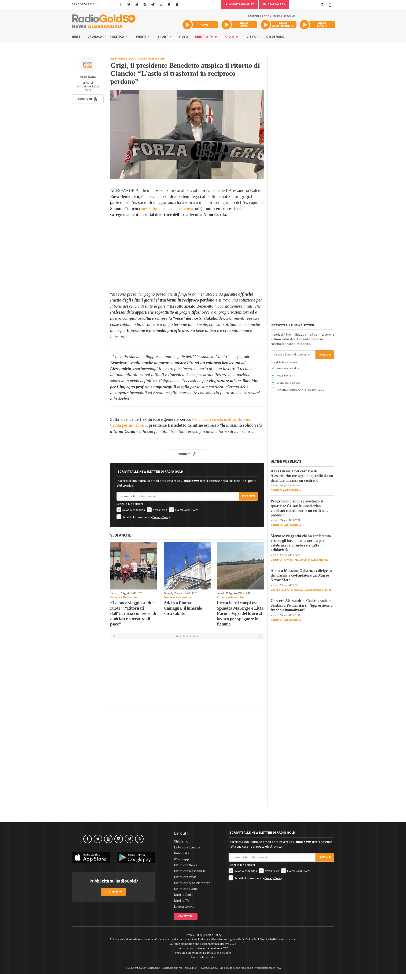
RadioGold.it (153, 968)
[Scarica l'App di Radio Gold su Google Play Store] (136, 857)
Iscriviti (248, 496)
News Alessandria (133, 510)
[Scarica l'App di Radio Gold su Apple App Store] (91, 857)
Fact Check (260, 939)
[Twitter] (129, 4)
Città (251, 37)
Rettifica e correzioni (283, 939)
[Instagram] (145, 4)
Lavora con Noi (184, 906)
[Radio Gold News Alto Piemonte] (278, 24)
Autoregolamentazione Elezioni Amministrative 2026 (203, 944)
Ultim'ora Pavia (185, 877)
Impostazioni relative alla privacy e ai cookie (203, 953)
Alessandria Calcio (123, 59)
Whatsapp (181, 859)
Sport (163, 37)
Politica (117, 37)
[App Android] (169, 4)
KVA (279, 968)
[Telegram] (153, 4)
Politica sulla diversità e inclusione (131, 939)
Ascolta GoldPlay (241, 4)
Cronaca (95, 37)
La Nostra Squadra (187, 847)
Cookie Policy (212, 935)
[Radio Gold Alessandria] (104, 20)
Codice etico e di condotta (172, 939)
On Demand (275, 37)
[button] (88, 99)
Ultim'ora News (185, 865)
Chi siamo (181, 841)
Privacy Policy (161, 517)
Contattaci (185, 916)
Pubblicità (181, 853)
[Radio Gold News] (200, 24)
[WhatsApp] (161, 4)
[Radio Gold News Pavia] (239, 24)
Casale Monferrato (317, 590)
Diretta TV (204, 37)
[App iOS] (177, 4)
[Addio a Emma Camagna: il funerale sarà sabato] (187, 565)
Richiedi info (113, 892)
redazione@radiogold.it (240, 968)
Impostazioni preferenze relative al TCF (203, 948)
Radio (230, 37)
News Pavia (159, 510)
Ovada (288, 560)
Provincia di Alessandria (311, 560)
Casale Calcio (280, 590)
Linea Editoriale (200, 939)
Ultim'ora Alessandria (190, 871)
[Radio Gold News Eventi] (317, 24)
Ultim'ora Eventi (186, 889)
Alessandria (156, 59)
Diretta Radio (183, 894)
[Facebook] (121, 4)
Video (183, 37)
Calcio (142, 59)
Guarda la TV (276, 4)
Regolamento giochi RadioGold (231, 939)
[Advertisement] (187, 255)
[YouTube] (137, 4)
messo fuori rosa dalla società (167, 208)
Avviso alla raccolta (203, 957)
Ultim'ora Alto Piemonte (192, 883)
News (76, 37)
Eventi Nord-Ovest (186, 510)
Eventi (141, 37)
